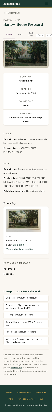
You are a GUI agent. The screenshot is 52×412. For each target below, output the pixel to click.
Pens (11, 398)
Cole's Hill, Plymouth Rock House (22, 297)
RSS (41, 398)
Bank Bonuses (24, 392)
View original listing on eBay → (21, 249)
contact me (16, 367)
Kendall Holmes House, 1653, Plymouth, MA (25, 323)
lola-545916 (19, 245)
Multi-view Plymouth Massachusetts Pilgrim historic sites (24, 340)
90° (41, 35)
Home (9, 392)
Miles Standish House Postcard (21, 331)
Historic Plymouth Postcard (19, 314)
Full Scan (30, 34)
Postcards (13, 13)
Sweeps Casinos (26, 398)
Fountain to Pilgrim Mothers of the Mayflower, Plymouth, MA (22, 306)
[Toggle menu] (46, 3)
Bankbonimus (11, 3)
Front (9, 34)
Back (20, 34)
